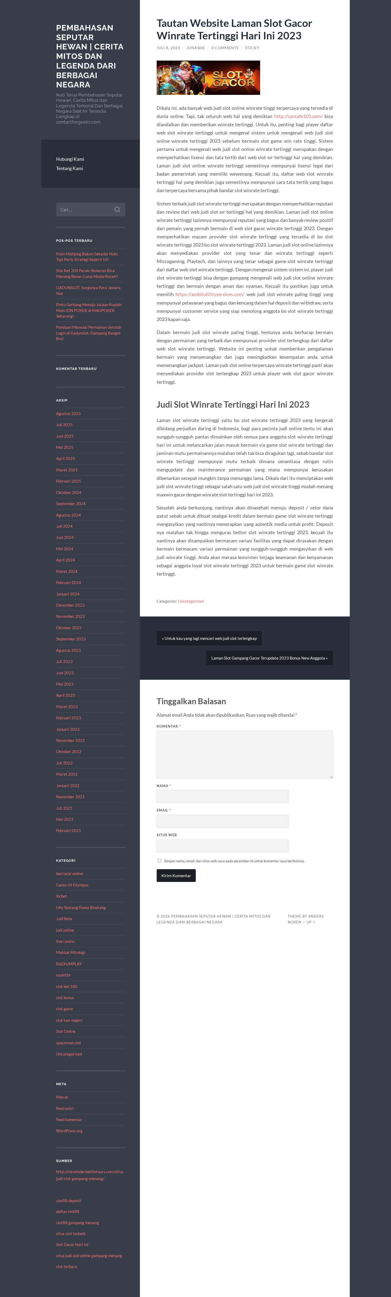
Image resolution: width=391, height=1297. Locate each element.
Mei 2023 (64, 684)
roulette (63, 975)
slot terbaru (66, 1266)
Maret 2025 (67, 469)
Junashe (195, 48)
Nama (164, 786)
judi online (65, 930)
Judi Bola (64, 918)
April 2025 (65, 458)
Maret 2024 (67, 571)
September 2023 (71, 638)
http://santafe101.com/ (298, 116)
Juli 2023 (64, 661)
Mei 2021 (64, 819)
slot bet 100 (66, 986)
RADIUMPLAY (69, 963)
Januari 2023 (68, 729)
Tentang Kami (69, 168)
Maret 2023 (67, 706)
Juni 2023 (65, 672)
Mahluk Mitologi (70, 952)
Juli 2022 (64, 763)
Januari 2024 (68, 594)
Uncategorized (69, 1053)
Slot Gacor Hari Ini (72, 1244)
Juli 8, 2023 (168, 48)
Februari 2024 (68, 582)
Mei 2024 (64, 548)
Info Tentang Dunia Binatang (81, 907)
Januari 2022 (68, 785)
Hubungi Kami (70, 159)
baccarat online (69, 873)
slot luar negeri (69, 1020)
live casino (65, 941)
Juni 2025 (65, 436)
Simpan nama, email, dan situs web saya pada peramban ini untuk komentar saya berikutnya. (234, 861)
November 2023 (70, 616)
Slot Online (66, 1031)
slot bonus (65, 997)
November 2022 (70, 740)
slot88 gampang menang (77, 1222)
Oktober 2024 (68, 492)
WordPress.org (69, 1130)
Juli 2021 (64, 808)
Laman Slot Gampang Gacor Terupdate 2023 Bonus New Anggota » (269, 658)
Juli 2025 (64, 424)
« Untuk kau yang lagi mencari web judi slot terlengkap (209, 638)
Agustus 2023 (68, 650)
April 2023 (65, 695)
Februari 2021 (68, 830)
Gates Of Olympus (72, 884)
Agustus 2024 (68, 515)
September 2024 (71, 503)
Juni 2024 (65, 537)
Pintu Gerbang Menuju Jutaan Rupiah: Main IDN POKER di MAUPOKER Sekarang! (89, 310)
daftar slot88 (67, 1211)
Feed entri (65, 1108)
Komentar (169, 726)
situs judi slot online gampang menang (89, 1255)
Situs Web (167, 835)
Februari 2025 (68, 481)
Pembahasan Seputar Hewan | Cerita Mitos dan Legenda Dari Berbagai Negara (89, 56)
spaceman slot (68, 1042)
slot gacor (64, 1008)
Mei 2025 (64, 447)
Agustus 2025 (68, 413)
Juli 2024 (64, 526)
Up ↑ (311, 922)
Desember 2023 (70, 605)
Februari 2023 (68, 717)
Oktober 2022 (68, 751)
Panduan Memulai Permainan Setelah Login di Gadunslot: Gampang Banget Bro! (88, 333)
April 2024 (65, 559)
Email (164, 810)
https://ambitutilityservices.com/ (210, 294)
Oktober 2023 (68, 627)
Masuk (62, 1097)
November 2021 (70, 796)
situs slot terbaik (71, 1233)
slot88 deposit (68, 1200)
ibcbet (61, 896)
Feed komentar (69, 1119)
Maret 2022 (67, 774)
